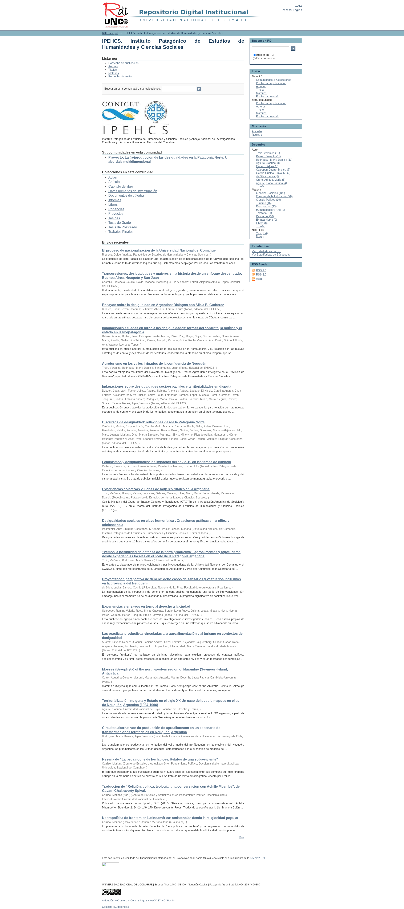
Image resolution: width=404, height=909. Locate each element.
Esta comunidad (266, 58)
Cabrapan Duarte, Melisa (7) (273, 169)
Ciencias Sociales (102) (270, 193)
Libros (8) (261, 223)
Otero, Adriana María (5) (270, 179)
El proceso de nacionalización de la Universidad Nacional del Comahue (159, 250)
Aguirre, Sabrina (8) (268, 162)
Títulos (112, 69)
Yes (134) (262, 233)
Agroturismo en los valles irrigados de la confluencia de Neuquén (154, 363)
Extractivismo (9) (266, 219)
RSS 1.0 (261, 270)
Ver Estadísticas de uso (266, 251)
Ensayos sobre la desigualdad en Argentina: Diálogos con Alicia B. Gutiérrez (163, 305)
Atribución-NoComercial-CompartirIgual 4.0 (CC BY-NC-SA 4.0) (138, 900)
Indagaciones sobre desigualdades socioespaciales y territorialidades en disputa (166, 386)
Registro (257, 134)
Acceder (257, 131)
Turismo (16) (263, 203)
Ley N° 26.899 (258, 858)
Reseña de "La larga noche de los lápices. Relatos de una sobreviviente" (160, 759)
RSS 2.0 (261, 274)
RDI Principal (110, 33)
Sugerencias (121, 906)
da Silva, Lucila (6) (267, 176)
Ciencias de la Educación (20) (274, 196)
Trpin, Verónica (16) (268, 153)
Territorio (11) (264, 213)
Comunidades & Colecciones (273, 79)
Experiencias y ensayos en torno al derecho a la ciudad (146, 606)
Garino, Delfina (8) (267, 166)
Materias (113, 73)
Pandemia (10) (265, 216)
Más (241, 837)
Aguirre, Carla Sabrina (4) (271, 183)
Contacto (107, 906)
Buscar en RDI (265, 54)
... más (260, 186)
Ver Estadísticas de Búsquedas (271, 254)
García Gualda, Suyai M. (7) (273, 173)
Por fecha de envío (120, 76)
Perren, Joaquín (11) (268, 156)
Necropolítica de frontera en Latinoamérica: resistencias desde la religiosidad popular (170, 818)
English (297, 10)
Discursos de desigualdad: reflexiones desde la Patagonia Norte (153, 422)
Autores (113, 66)
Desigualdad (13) (266, 206)
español (287, 10)
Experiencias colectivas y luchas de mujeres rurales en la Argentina (156, 489)
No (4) (259, 236)
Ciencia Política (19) (268, 199)
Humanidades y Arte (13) (271, 209)
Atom (259, 278)
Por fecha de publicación (123, 63)
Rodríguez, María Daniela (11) (274, 159)
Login (298, 5)
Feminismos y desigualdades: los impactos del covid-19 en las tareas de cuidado (166, 462)
